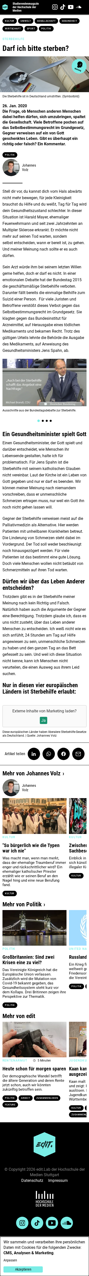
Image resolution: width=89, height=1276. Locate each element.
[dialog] (44, 1256)
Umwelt (26, 21)
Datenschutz (32, 1180)
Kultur (9, 21)
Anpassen (10, 1260)
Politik (46, 28)
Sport (31, 28)
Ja (43, 720)
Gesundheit (69, 21)
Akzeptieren (23, 1269)
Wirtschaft (13, 28)
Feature (10, 1105)
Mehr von (31, 773)
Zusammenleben (47, 1098)
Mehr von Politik (22, 904)
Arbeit (25, 1098)
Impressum (58, 1180)
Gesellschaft (46, 21)
